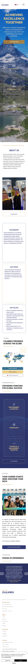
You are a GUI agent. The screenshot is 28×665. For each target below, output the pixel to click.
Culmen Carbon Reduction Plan (9, 649)
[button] (12, 368)
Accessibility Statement (7, 642)
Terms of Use (5, 646)
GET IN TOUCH (5, 602)
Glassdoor (4, 636)
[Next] (26, 573)
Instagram (4, 633)
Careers (4, 625)
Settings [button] (14, 663)
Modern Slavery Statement (8, 651)
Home (3, 617)
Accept (20, 660)
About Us (4, 619)
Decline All (7, 660)
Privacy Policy (5, 644)
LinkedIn (4, 631)
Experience (4, 621)
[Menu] (23, 4)
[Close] (26, 654)
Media (3, 623)
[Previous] (2, 573)
